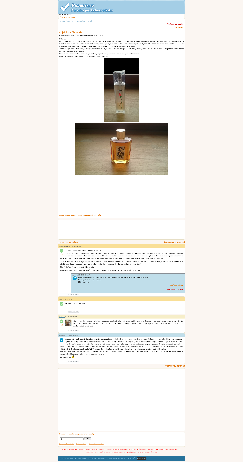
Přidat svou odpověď (175, 366)
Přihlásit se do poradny (67, 17)
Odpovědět (179, 27)
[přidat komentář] (73, 294)
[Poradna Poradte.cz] (91, 7)
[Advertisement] (121, 194)
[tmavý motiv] (141, 458)
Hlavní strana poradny (96, 444)
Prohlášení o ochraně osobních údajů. (122, 458)
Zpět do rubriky (81, 444)
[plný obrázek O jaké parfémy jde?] (121, 90)
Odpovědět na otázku (66, 444)
